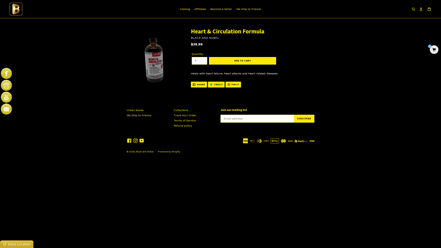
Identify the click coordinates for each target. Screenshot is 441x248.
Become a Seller (221, 9)
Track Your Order (185, 115)
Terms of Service (185, 120)
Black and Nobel (145, 151)
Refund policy (183, 125)
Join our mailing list (233, 110)
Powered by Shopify (169, 151)
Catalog (185, 9)
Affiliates (200, 9)
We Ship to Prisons (248, 9)
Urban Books (135, 110)
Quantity (197, 54)
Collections (181, 110)
